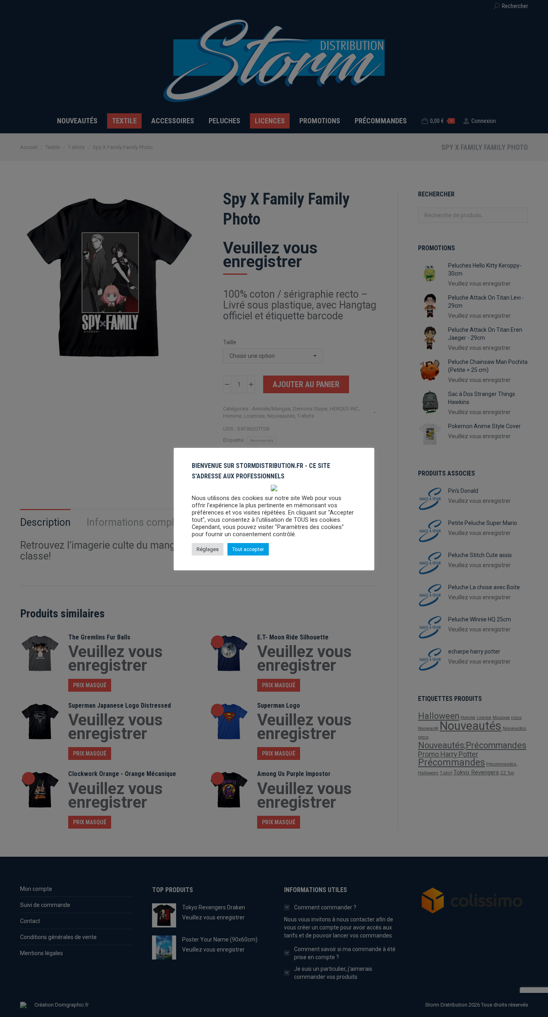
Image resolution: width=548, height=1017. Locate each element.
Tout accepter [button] (248, 550)
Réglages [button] (208, 550)
